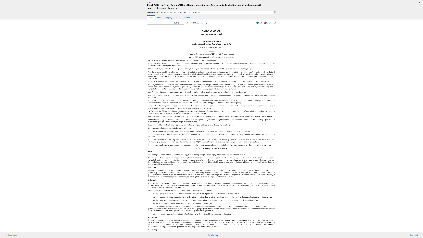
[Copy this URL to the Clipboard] (275, 12)
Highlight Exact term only (197, 23)
